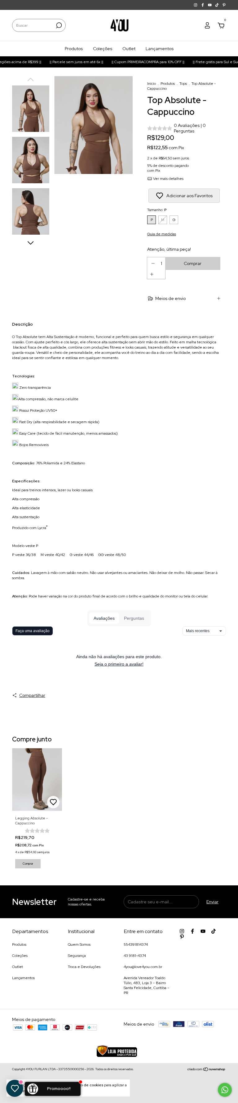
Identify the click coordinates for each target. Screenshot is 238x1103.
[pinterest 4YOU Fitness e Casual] (224, 4)
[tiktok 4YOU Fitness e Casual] (217, 4)
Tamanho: (156, 209)
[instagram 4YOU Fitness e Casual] (196, 4)
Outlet (128, 48)
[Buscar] (58, 25)
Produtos (74, 48)
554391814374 (136, 944)
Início (151, 83)
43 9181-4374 (135, 955)
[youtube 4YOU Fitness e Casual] (210, 4)
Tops (183, 83)
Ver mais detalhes (167, 178)
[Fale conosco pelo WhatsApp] (225, 1090)
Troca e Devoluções (84, 966)
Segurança (77, 955)
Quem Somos (79, 944)
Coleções (102, 48)
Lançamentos (160, 48)
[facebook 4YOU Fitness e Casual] (203, 4)
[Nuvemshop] (206, 1070)
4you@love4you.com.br (143, 966)
